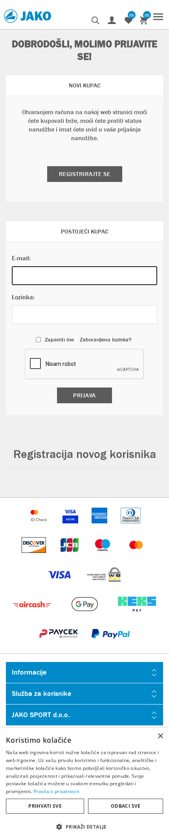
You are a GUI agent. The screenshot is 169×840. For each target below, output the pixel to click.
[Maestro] (103, 557)
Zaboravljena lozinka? (105, 339)
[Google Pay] (85, 616)
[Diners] (131, 527)
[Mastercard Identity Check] (39, 527)
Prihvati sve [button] (45, 806)
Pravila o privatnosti (56, 791)
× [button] (160, 736)
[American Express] (100, 527)
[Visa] (60, 586)
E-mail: (21, 258)
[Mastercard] (136, 557)
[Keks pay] (137, 616)
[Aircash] (33, 616)
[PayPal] (110, 645)
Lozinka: (23, 297)
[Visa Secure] (71, 527)
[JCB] (70, 557)
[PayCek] (59, 645)
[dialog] (84, 784)
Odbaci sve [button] (126, 806)
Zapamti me (59, 339)
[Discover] (34, 557)
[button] (84, 826)
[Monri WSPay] (103, 586)
